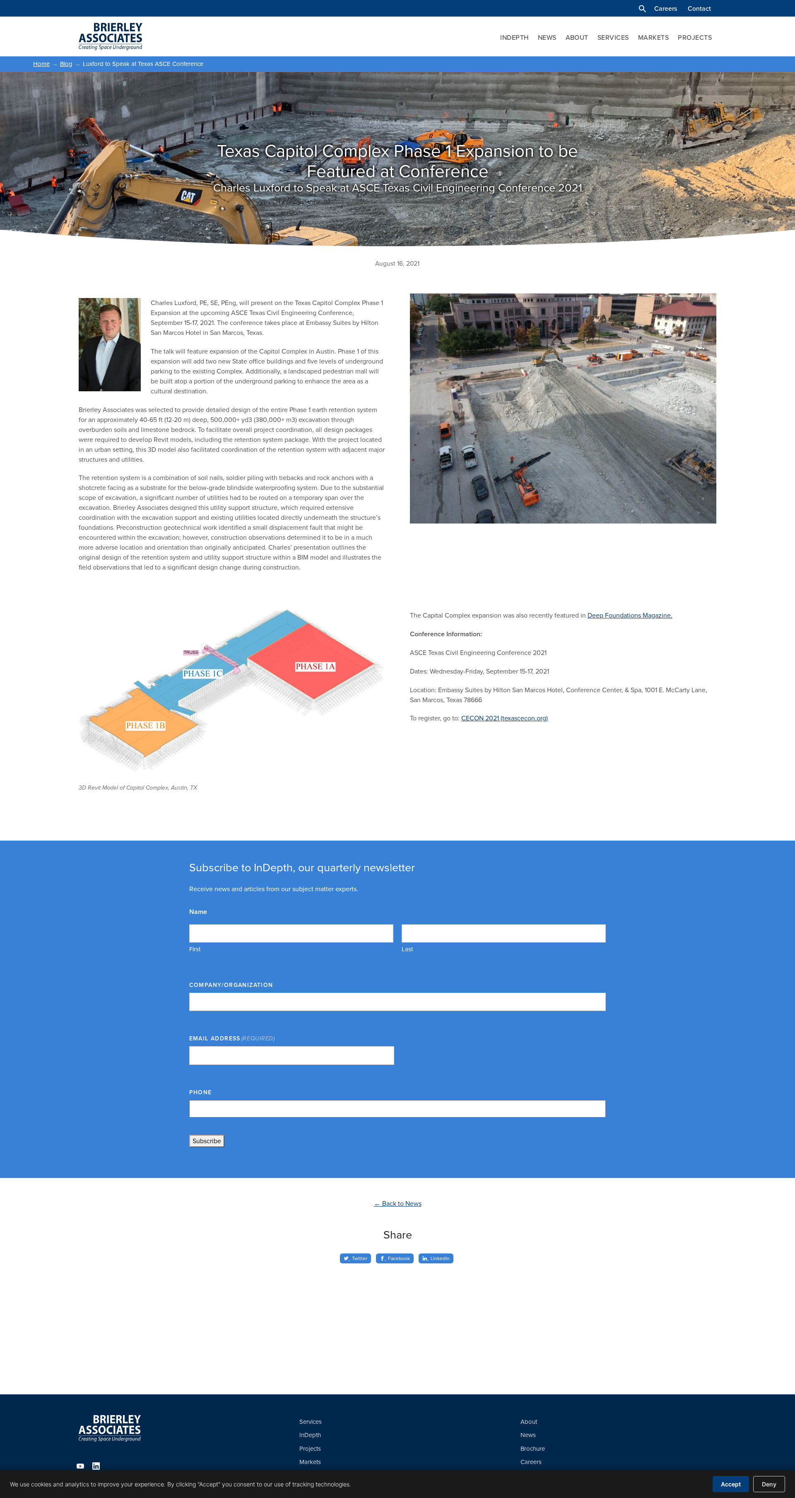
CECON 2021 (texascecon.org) (504, 718)
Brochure (532, 1448)
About (577, 38)
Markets (653, 38)
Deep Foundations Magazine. (630, 615)
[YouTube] (80, 1466)
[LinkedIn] (96, 1466)
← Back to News (398, 1204)
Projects (695, 38)
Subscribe (207, 1141)
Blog (66, 64)
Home (41, 64)
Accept (731, 1484)
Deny (769, 1484)
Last (407, 949)
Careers (665, 9)
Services (613, 38)
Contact (699, 9)
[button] (642, 9)
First (194, 949)
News (547, 38)
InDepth (514, 38)
